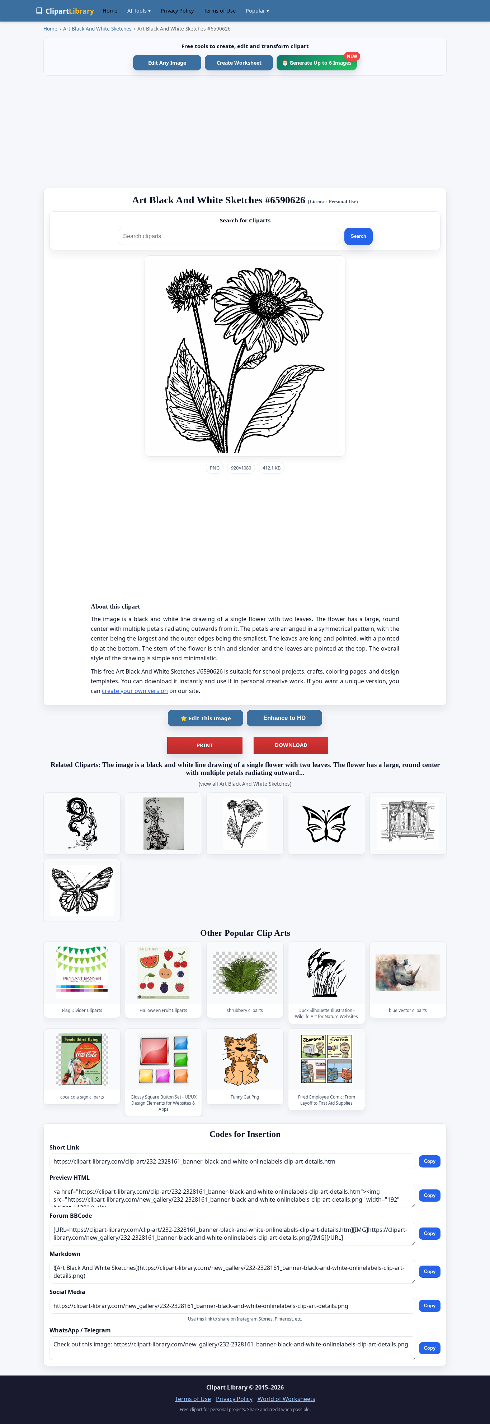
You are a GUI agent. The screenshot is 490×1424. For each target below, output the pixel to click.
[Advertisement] (245, 132)
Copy (429, 1161)
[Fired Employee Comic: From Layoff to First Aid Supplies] (326, 1060)
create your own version (135, 691)
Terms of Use (220, 10)
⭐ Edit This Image (205, 718)
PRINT (205, 745)
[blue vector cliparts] (408, 973)
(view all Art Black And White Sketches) (245, 783)
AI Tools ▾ (139, 10)
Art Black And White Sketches (97, 28)
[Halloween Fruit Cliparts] (163, 973)
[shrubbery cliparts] (245, 973)
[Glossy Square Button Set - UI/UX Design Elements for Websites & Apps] (163, 1060)
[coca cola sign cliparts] (82, 1060)
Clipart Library (227, 1387)
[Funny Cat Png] (245, 1060)
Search (358, 236)
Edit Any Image (167, 62)
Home (110, 10)
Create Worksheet (239, 62)
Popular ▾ (257, 10)
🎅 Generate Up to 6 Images (319, 60)
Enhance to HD (284, 718)
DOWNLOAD (291, 744)
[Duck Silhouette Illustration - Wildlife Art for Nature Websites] (326, 973)
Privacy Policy (177, 10)
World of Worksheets (286, 1399)
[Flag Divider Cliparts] (82, 973)
